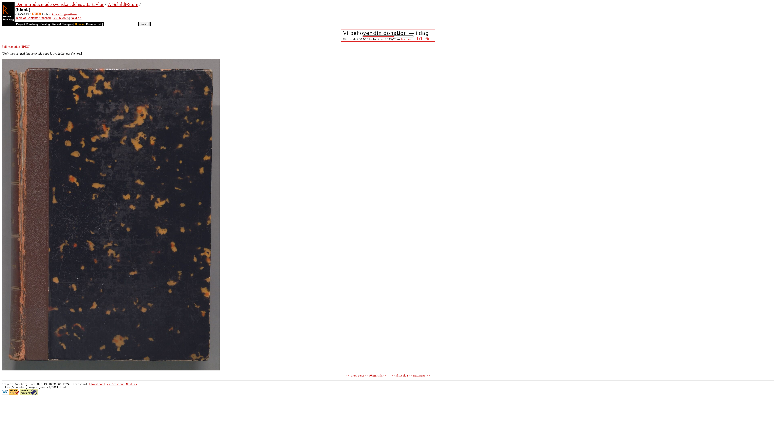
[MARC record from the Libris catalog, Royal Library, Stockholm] (36, 14)
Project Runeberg (27, 24)
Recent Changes (62, 24)
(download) (97, 384)
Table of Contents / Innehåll (33, 18)
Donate (79, 24)
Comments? (93, 24)
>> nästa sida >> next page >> (410, 375)
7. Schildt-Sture (123, 4)
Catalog (45, 24)
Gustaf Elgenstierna (64, 14)
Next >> (76, 18)
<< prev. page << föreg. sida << (366, 375)
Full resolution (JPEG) (16, 46)
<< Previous (61, 18)
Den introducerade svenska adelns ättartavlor (59, 4)
